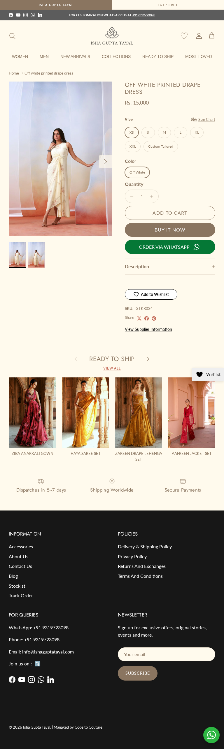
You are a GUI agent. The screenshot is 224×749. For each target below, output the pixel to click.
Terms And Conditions (140, 576)
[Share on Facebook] (146, 318)
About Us (18, 556)
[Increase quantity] (153, 196)
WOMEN (20, 56)
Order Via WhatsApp (164, 247)
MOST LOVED (198, 56)
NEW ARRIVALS (75, 56)
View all (112, 368)
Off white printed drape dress (48, 72)
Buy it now (170, 229)
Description (137, 266)
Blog (13, 576)
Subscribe (137, 673)
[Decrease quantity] (130, 196)
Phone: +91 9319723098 (34, 639)
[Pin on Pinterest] (154, 318)
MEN (44, 56)
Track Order (21, 595)
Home (14, 72)
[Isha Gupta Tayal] (112, 35)
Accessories (21, 546)
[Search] (12, 35)
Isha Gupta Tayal (56, 5)
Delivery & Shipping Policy (145, 546)
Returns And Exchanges (142, 566)
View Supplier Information (148, 329)
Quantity (134, 184)
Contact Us (20, 566)
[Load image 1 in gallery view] (60, 159)
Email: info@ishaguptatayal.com (41, 651)
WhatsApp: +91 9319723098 (39, 627)
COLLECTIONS (116, 56)
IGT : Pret (168, 5)
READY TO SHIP (158, 56)
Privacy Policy (132, 556)
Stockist (17, 586)
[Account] (197, 35)
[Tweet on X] (139, 318)
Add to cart (170, 212)
